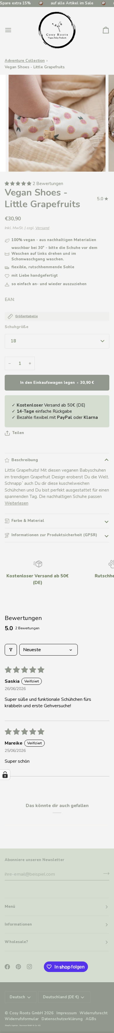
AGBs (91, 1019)
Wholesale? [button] (16, 942)
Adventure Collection (25, 60)
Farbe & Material (27, 520)
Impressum (66, 1013)
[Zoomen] (19, 161)
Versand (42, 228)
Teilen (18, 433)
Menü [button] (10, 906)
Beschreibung (24, 460)
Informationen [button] (18, 924)
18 (13, 341)
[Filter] (11, 650)
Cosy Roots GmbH (26, 1013)
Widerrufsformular (22, 1019)
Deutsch (17, 997)
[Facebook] (7, 966)
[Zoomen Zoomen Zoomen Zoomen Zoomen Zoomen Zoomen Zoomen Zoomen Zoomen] (57, 123)
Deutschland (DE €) (61, 997)
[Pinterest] (18, 966)
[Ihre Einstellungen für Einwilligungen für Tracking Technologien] (5, 775)
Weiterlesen (16, 503)
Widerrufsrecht (94, 1013)
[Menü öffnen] (13, 30)
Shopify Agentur (11, 1025)
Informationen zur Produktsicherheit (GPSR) (54, 535)
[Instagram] (29, 966)
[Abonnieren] (104, 873)
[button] (18, 184)
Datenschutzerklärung (62, 1019)
